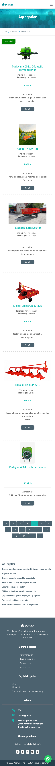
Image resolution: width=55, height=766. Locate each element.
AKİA (14, 684)
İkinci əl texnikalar (27, 659)
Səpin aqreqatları (9, 573)
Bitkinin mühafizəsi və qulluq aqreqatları (27, 98)
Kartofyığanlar (31, 311)
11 (38, 529)
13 (16, 535)
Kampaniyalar (26, 663)
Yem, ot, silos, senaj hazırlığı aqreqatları (28, 177)
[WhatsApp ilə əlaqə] (48, 759)
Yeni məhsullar (26, 655)
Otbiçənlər (30, 154)
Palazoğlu (32, 236)
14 (24, 535)
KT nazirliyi (16, 687)
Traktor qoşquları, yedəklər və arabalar (19, 578)
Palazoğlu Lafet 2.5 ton (28, 227)
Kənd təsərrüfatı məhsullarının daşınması (27, 250)
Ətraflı (27, 109)
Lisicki (32, 314)
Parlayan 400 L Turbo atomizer (27, 467)
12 (46, 529)
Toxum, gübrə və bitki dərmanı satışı (27, 691)
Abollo (32, 156)
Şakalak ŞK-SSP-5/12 (27, 384)
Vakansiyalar (25, 667)
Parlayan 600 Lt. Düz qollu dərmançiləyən (27, 68)
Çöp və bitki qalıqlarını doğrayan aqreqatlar (21, 596)
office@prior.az (25, 715)
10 (30, 529)
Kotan (30, 390)
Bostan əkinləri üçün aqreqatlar (27, 334)
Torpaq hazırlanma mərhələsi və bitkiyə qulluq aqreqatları (27, 414)
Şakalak (32, 393)
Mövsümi (9, 41)
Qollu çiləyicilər (30, 75)
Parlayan (32, 78)
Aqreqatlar (27, 94)
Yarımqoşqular (30, 233)
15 (32, 535)
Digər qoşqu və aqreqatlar (13, 587)
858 (19, 710)
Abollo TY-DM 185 (27, 148)
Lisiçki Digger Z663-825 (27, 305)
